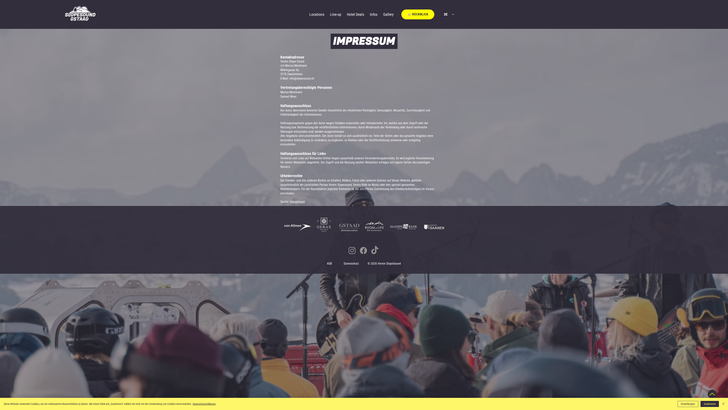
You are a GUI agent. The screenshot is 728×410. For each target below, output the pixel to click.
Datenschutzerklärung (204, 403)
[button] (417, 14)
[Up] (712, 394)
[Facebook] (363, 250)
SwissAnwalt (297, 201)
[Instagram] (352, 250)
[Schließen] (723, 404)
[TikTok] (375, 250)
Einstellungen (688, 403)
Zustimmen (710, 403)
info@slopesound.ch (301, 78)
